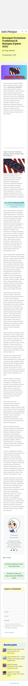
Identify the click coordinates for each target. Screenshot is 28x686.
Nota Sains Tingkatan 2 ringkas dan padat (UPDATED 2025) (14, 576)
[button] (22, 31)
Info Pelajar (9, 31)
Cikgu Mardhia (9, 50)
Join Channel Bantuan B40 (14, 203)
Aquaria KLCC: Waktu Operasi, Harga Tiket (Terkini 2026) (15, 674)
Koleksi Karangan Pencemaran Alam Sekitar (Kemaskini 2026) (15, 666)
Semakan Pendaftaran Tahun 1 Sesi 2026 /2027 (14, 565)
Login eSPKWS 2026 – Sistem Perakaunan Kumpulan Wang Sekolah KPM (16, 658)
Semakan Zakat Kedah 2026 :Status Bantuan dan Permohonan (15, 651)
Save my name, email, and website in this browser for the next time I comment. (14, 626)
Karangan (8, 557)
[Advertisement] (14, 15)
